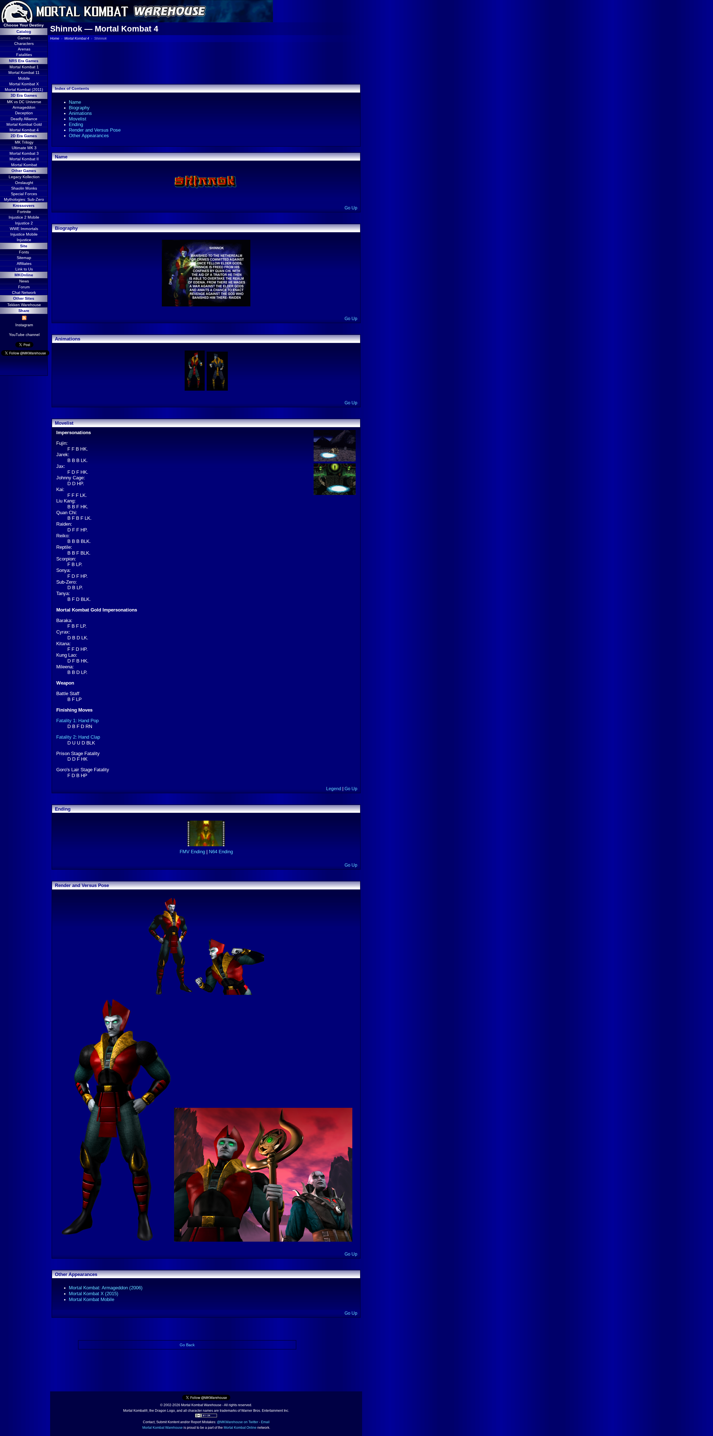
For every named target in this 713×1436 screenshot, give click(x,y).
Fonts (24, 252)
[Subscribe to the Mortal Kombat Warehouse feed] (24, 319)
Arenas (24, 49)
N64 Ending (221, 851)
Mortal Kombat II (24, 159)
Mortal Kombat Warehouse (162, 1427)
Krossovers (24, 205)
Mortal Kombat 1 (24, 67)
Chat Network (24, 292)
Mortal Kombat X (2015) (93, 1293)
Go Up (351, 208)
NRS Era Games (23, 61)
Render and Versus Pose (95, 130)
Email (265, 1422)
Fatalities (24, 54)
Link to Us (24, 269)
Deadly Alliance (24, 119)
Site (23, 246)
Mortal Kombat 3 (24, 153)
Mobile (24, 78)
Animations (80, 113)
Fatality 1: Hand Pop (77, 720)
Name (75, 102)
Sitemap (24, 257)
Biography (79, 107)
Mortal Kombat (24, 165)
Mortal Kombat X (24, 84)
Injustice (24, 240)
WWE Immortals (24, 228)
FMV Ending (193, 851)
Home (54, 38)
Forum (24, 287)
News (24, 281)
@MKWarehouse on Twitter (237, 1422)
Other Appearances (89, 135)
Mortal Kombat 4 (24, 130)
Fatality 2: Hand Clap (78, 737)
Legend (333, 788)
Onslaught (24, 182)
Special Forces (24, 194)
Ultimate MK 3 (24, 148)
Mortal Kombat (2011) (24, 89)
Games (24, 38)
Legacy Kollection (24, 177)
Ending (76, 124)
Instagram (24, 325)
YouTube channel (24, 334)
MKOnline (23, 275)
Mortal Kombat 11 (24, 72)
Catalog (23, 31)
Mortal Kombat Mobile (91, 1299)
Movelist (77, 119)
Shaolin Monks (24, 188)
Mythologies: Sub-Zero (24, 199)
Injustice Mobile (24, 234)
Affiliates (24, 263)
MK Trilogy (24, 142)
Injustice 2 (24, 223)
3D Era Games (24, 95)
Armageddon (24, 107)
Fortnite (24, 211)
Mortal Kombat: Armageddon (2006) (106, 1287)
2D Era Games (24, 136)
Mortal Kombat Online (240, 1427)
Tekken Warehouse (24, 305)
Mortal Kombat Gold (24, 124)
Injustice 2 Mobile (24, 217)
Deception (24, 113)
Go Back (187, 1345)
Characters (24, 43)
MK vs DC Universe (24, 102)
